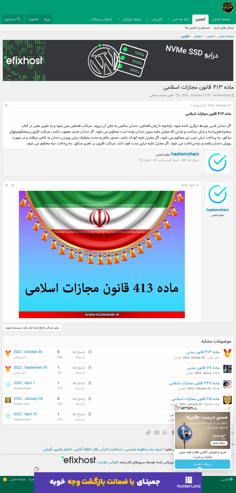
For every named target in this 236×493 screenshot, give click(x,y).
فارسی (225, 479)
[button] (168, 19)
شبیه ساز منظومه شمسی (143, 449)
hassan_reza (212, 404)
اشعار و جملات (101, 19)
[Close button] (229, 408)
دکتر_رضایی (213, 358)
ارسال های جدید (224, 27)
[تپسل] (36, 469)
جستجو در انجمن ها (197, 27)
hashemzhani (221, 95)
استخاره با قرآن (111, 449)
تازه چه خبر (180, 19)
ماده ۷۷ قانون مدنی (203, 368)
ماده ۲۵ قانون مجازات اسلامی (196, 399)
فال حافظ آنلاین (86, 449)
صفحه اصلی (221, 19)
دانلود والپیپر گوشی (57, 449)
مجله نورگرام (132, 19)
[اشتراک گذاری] (6, 105)
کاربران (157, 19)
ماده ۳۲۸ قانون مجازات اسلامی (194, 383)
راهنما (32, 479)
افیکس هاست (107, 462)
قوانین (177, 358)
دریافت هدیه (202, 464)
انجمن (200, 19)
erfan (216, 373)
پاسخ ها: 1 (196, 105)
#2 (6, 185)
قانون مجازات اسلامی (161, 95)
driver (216, 388)
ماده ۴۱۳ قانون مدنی (203, 352)
